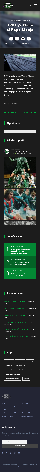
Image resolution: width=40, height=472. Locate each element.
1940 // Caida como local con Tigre (16, 336)
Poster (9, 365)
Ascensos (20, 365)
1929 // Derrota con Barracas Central (16, 322)
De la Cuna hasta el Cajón (10, 413)
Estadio (20, 370)
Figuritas (9, 370)
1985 (26, 378)
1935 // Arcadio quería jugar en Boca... (17, 329)
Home (4, 403)
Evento (7, 43)
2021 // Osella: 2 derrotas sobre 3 (15, 308)
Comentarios (26, 43)
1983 (30, 361)
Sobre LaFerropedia (26, 416)
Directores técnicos (13, 378)
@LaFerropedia (16, 140)
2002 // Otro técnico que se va (14, 301)
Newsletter (23, 407)
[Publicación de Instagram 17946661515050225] (20, 204)
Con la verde (24, 403)
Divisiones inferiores (13, 374)
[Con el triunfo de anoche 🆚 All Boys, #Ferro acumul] (20, 172)
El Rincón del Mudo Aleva (28, 413)
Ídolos (9, 361)
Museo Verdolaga (7, 416)
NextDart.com (20, 467)
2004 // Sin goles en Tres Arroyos (15, 315)
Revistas (20, 361)
